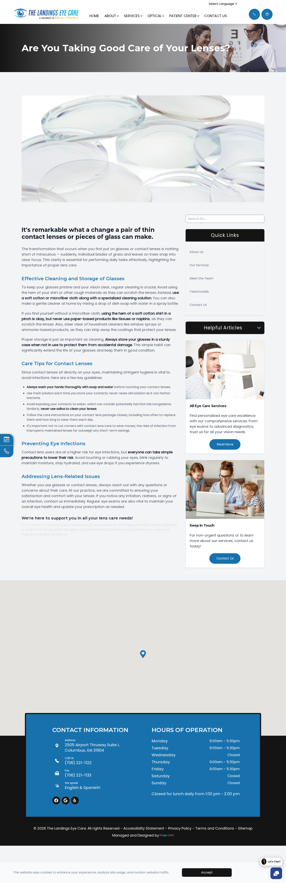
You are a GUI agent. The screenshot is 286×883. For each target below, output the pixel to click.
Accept (207, 872)
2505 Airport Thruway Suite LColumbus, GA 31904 (92, 745)
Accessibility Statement (143, 828)
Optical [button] (154, 15)
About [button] (110, 15)
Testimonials (199, 291)
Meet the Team (201, 278)
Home (94, 15)
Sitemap (245, 828)
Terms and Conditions (214, 828)
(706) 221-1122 (78, 760)
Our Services (199, 265)
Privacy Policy (179, 828)
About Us (196, 252)
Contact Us (215, 15)
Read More (225, 444)
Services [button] (132, 15)
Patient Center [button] (183, 15)
